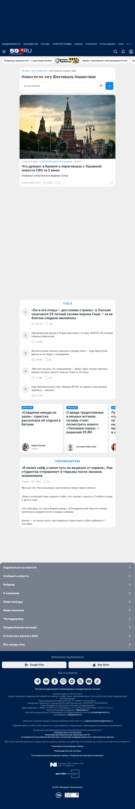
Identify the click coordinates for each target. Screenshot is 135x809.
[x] (80, 681)
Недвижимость (11, 44)
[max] (71, 681)
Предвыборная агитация (20, 627)
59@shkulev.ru (82, 710)
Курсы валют (108, 44)
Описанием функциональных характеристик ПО (67, 735)
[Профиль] (131, 51)
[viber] (63, 681)
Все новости (39, 71)
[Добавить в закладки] (111, 183)
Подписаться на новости (20, 567)
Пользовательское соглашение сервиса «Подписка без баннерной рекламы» (67, 755)
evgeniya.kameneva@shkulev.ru (99, 721)
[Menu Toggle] (4, 51)
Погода (45, 44)
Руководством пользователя (67, 732)
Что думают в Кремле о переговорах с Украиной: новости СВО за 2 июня (62, 168)
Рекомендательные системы (67, 751)
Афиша (78, 44)
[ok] (54, 681)
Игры (130, 44)
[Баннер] (67, 61)
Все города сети (14, 644)
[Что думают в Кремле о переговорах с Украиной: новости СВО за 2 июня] (67, 127)
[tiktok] (97, 681)
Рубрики (9, 584)
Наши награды (13, 601)
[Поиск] (115, 51)
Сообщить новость (16, 576)
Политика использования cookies (67, 746)
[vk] (46, 681)
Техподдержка (13, 618)
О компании (11, 593)
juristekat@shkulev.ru (100, 712)
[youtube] (89, 681)
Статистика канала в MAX (20, 636)
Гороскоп (91, 44)
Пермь (25, 71)
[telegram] (37, 681)
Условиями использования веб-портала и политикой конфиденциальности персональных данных (67, 737)
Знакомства (30, 44)
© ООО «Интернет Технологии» (67, 787)
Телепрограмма (62, 44)
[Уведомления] (123, 51)
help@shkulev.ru (75, 715)
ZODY (121, 44)
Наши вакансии (13, 610)
